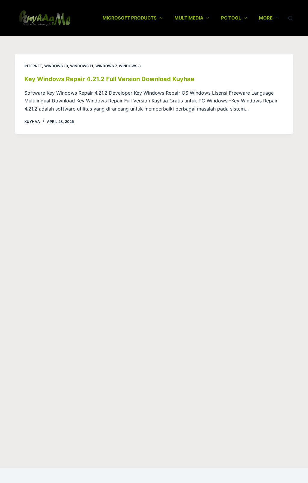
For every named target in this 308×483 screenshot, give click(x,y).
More (266, 18)
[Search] (290, 18)
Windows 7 (106, 66)
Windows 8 (130, 66)
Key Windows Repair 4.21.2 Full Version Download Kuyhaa (109, 79)
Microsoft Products (130, 18)
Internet (33, 66)
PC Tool (231, 18)
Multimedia (188, 18)
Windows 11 (81, 66)
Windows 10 (56, 66)
